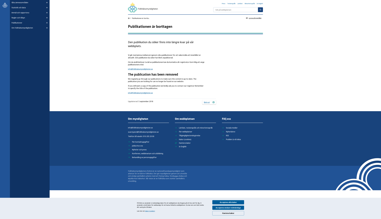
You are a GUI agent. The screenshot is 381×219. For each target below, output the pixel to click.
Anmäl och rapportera (20, 12)
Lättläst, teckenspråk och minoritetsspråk (196, 128)
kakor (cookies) (150, 211)
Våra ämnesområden (20, 2)
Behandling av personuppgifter (144, 157)
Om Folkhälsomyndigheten (22, 28)
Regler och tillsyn (18, 17)
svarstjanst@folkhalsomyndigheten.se (143, 132)
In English (260, 3)
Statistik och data (19, 7)
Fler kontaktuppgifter (140, 142)
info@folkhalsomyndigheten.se (140, 69)
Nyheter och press (139, 149)
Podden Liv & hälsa (233, 139)
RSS (227, 135)
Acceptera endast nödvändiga (228, 208)
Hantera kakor (228, 213)
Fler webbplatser (185, 131)
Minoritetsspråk (250, 3)
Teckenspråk (231, 3)
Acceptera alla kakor (228, 202)
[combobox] (238, 9)
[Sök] (260, 9)
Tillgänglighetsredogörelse (189, 135)
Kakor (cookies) (185, 139)
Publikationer (17, 23)
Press (223, 3)
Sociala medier (232, 128)
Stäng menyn (17, 34)
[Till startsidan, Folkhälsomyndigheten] (5, 5)
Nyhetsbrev (230, 131)
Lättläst (240, 3)
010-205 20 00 (148, 136)
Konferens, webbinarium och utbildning (147, 153)
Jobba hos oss (137, 146)
